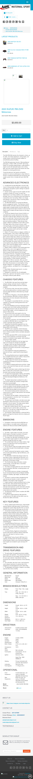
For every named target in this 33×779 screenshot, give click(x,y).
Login (24, 763)
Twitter (7, 21)
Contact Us (10, 763)
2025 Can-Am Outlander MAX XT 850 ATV (18, 50)
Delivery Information (22, 761)
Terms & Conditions (20, 758)
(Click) (14, 715)
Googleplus (16, 21)
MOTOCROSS (13, 28)
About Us (10, 758)
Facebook (4, 21)
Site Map (18, 763)
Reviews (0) (13, 151)
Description (5, 151)
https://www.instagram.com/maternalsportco (18, 703)
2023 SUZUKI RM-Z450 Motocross (14, 31)
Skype (20, 21)
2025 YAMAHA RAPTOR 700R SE (17, 58)
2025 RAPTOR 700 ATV (14, 41)
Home (6, 28)
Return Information (10, 761)
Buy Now (17, 142)
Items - (11, 17)
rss (13, 21)
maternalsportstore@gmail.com (11, 722)
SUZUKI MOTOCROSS (11, 29)
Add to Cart (17, 136)
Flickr (23, 21)
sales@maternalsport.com (9, 720)
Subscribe (26, 751)
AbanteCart (28, 773)
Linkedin (10, 21)
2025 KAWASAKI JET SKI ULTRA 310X (19, 66)
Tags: (18, 151)
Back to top (30, 776)
